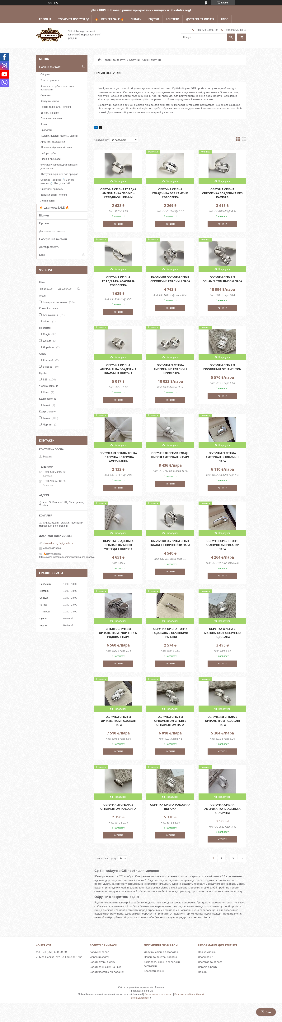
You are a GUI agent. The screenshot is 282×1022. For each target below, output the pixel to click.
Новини (202, 971)
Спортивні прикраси (51, 189)
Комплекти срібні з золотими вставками (57, 88)
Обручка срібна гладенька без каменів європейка (170, 193)
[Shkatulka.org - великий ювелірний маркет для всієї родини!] (50, 34)
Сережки (45, 95)
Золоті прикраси (49, 80)
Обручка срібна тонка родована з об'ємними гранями (170, 632)
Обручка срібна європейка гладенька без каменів (222, 193)
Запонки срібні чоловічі (53, 194)
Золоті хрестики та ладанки (107, 971)
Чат (268, 1012)
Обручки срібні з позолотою (161, 951)
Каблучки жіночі (49, 101)
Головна (45, 19)
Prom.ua (159, 987)
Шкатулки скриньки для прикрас (59, 174)
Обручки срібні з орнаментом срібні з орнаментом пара (170, 720)
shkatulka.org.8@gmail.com (58, 543)
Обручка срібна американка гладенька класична (222, 808)
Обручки (134, 59)
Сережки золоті (99, 956)
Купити (118, 224)
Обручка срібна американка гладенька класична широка (118, 369)
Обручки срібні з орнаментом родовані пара (118, 720)
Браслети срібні (154, 970)
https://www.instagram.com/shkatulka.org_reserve (67, 557)
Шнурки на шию (49, 112)
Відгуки (153, 19)
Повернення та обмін (53, 239)
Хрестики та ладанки (52, 141)
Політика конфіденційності (189, 994)
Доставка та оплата (200, 19)
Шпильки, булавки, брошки (56, 147)
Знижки (136, 19)
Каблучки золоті (99, 951)
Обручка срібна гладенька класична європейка (118, 281)
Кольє (44, 124)
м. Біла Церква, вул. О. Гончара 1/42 (59, 956)
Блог (224, 19)
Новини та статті (50, 67)
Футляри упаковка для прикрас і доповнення (59, 166)
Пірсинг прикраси (50, 158)
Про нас (44, 223)
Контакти (172, 19)
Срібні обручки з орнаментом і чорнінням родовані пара (118, 632)
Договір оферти (49, 246)
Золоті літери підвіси (102, 961)
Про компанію (207, 951)
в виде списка (244, 140)
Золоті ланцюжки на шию (105, 966)
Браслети (46, 130)
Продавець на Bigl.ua (141, 990)
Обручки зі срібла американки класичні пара (222, 457)
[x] (100, 128)
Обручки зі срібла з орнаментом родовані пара (222, 720)
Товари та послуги (71, 19)
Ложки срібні (47, 200)
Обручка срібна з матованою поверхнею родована (222, 632)
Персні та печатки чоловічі (55, 106)
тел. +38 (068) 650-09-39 (51, 951)
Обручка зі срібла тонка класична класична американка (118, 457)
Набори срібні (48, 153)
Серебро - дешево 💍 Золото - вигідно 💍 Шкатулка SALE (58, 181)
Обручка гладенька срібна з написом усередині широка (118, 545)
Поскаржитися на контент (158, 994)
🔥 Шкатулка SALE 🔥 (109, 19)
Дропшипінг (205, 956)
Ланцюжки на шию (51, 118)
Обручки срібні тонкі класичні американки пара (222, 545)
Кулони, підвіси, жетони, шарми (59, 135)
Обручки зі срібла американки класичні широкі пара (170, 369)
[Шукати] (231, 37)
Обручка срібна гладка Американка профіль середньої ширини (118, 193)
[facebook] (96, 128)
